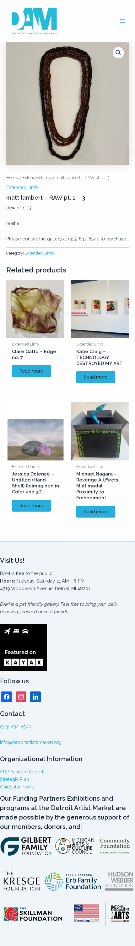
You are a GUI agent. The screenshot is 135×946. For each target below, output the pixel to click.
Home (12, 177)
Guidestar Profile (17, 786)
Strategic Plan (14, 779)
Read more (31, 371)
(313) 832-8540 (15, 726)
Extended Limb (36, 177)
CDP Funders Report (21, 771)
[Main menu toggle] (122, 21)
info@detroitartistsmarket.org (31, 742)
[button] (118, 52)
